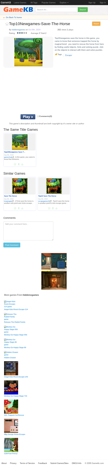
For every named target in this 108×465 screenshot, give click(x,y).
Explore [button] (63, 2)
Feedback (42, 463)
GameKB (6, 2)
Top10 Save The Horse (47, 196)
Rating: (12, 33)
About (4, 463)
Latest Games (20, 2)
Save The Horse (10, 196)
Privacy (13, 463)
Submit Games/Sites (59, 463)
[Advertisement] (44, 91)
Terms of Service (27, 463)
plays (71, 29)
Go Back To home (14, 17)
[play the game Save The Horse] (20, 185)
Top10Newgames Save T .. (14, 152)
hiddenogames (18, 29)
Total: (42, 33)
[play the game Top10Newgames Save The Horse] (20, 141)
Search (83, 9)
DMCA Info (76, 463)
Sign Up (91, 2)
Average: (35, 33)
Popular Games (49, 2)
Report (96, 24)
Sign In (103, 2)
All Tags (34, 2)
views (63, 29)
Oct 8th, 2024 (34, 29)
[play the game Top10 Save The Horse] (54, 185)
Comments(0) (45, 116)
